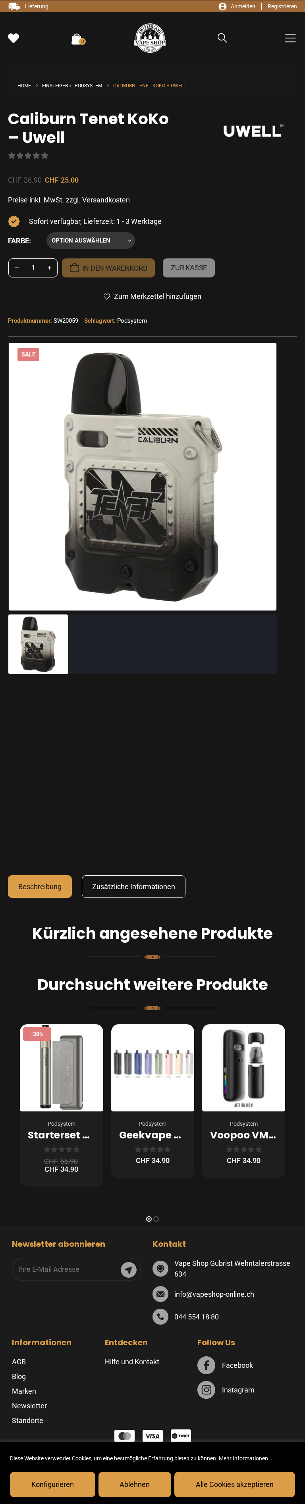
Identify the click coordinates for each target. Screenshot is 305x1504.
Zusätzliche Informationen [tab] (133, 886)
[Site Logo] (150, 38)
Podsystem (132, 320)
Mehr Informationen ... (246, 1458)
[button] (222, 38)
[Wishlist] (13, 38)
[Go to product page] (152, 1067)
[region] (152, 1473)
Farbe (18, 241)
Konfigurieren (52, 1484)
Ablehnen (135, 1484)
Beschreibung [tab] (40, 886)
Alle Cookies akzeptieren (235, 1484)
